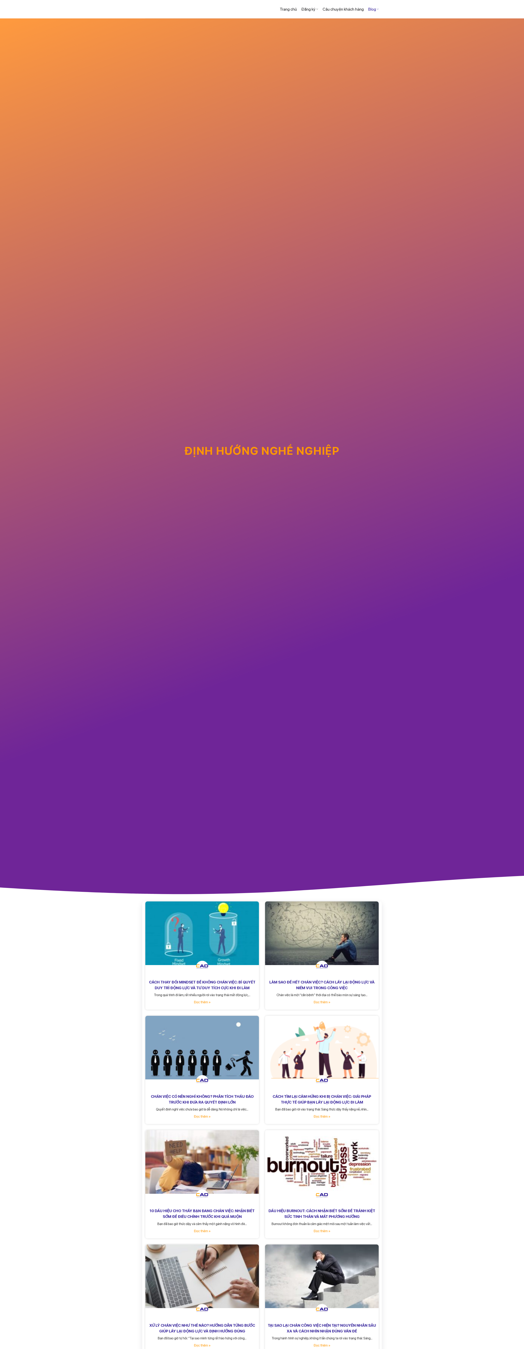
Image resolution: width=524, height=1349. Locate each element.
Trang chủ (288, 9)
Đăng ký (308, 9)
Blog (372, 9)
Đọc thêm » (202, 1002)
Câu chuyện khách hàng (343, 9)
